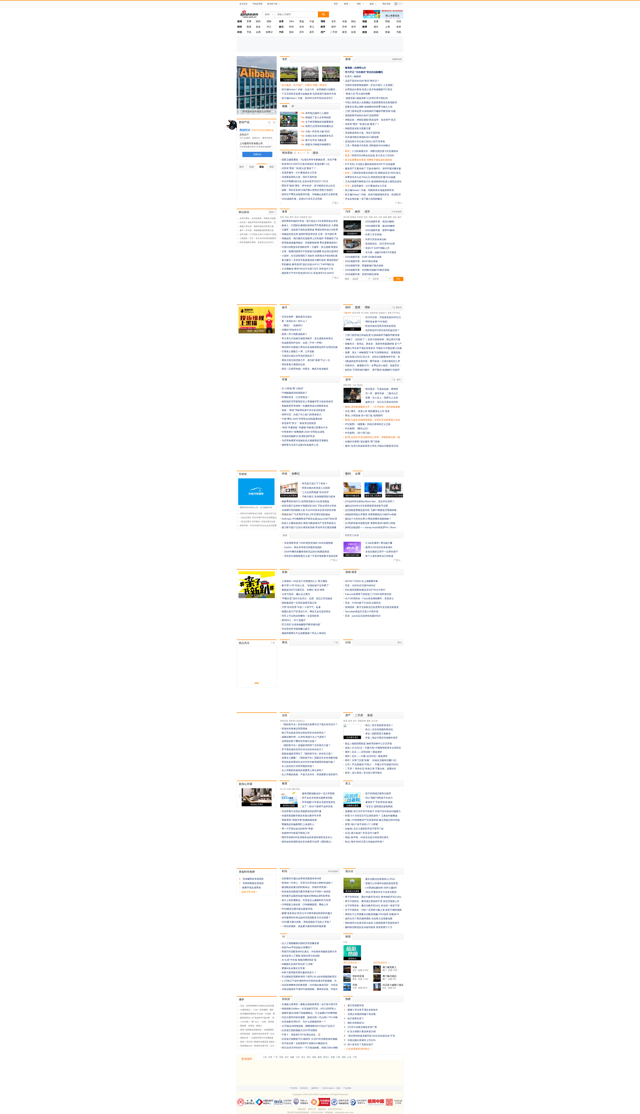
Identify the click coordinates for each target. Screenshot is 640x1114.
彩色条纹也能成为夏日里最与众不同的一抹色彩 (306, 891)
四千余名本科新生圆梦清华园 (317, 797)
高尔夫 (349, 871)
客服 (387, 32)
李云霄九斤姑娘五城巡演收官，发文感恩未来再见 (307, 338)
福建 (292, 1057)
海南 (344, 1057)
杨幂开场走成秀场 (251, 887)
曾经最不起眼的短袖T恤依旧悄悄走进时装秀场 (306, 896)
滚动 (315, 152)
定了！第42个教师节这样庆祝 (317, 806)
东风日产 (243, 134)
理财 (367, 307)
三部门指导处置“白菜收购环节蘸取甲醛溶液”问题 (370, 111)
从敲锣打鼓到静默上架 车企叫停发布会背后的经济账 (309, 510)
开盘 (367, 737)
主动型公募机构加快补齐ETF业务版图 (375, 164)
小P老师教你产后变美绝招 (364, 820)
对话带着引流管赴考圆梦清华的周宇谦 (301, 811)
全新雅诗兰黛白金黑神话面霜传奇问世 (301, 878)
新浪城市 (247, 1058)
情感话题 (284, 721)
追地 (347, 747)
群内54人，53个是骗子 (294, 620)
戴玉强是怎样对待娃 (389, 820)
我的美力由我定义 (297, 721)
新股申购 (374, 313)
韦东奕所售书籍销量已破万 (296, 628)
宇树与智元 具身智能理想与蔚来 (318, 496)
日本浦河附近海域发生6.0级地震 (362, 137)
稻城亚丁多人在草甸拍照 (318, 117)
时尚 (291, 27)
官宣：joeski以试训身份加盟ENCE (363, 615)
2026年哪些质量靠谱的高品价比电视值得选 (306, 551)
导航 (398, 32)
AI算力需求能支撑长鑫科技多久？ (299, 972)
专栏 (333, 21)
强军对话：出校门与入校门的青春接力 (301, 414)
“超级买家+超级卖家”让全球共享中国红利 (366, 98)
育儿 (312, 27)
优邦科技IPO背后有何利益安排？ (382, 330)
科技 (284, 473)
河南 (281, 1057)
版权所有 (322, 1109)
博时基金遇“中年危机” (376, 321)
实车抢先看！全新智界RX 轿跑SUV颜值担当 (305, 1043)
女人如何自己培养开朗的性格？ (298, 766)
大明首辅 (355, 415)
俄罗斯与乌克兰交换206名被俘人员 (300, 444)
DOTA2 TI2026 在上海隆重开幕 (361, 581)
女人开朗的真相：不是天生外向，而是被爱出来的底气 (310, 774)
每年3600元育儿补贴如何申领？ (367, 841)
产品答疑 (347, 1088)
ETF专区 (396, 313)
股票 (249, 27)
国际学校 (296, 789)
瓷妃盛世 (365, 441)
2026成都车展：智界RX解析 (380, 230)
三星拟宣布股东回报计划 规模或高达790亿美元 (376, 172)
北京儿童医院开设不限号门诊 (368, 828)
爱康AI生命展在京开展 (293, 968)
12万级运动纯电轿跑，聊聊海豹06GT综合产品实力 (308, 1026)
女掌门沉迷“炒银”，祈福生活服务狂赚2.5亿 (374, 760)
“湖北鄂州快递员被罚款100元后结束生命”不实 (371, 1035)
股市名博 (356, 313)
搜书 (399, 379)
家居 (344, 32)
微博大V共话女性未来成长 (378, 547)
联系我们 (304, 1088)
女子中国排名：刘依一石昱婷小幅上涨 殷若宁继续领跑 (373, 910)
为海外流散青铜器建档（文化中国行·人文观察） (370, 85)
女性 (301, 27)
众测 (258, 32)
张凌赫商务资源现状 (253, 878)
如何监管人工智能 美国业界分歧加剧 (301, 955)
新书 (347, 437)
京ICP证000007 (335, 1109)
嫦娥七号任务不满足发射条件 (363, 1009)
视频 (284, 106)
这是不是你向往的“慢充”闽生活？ (362, 80)
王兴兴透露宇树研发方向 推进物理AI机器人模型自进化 (373, 181)
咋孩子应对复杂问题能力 (388, 811)
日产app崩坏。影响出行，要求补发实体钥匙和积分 (261, 138)
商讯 (284, 642)
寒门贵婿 (375, 441)
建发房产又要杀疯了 (355, 168)
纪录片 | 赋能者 (353, 76)
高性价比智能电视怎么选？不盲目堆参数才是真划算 (311, 556)
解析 (390, 217)
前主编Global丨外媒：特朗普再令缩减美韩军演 (369, 190)
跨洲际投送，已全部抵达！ (296, 397)
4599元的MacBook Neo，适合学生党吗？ (372, 501)
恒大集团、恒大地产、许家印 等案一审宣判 (304, 85)
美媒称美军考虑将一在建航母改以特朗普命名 (305, 405)
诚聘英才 (315, 1088)
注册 (338, 1088)
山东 (349, 1057)
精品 (353, 21)
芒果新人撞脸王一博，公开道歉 (298, 351)
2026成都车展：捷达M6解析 (380, 226)
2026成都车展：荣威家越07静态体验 (364, 265)
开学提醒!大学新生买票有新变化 (318, 802)
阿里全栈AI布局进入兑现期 (316, 488)
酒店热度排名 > (381, 962)
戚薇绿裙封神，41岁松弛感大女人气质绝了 (304, 737)
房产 (348, 715)
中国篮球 (303, 217)
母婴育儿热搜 (352, 535)
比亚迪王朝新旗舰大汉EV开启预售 (299, 1030)
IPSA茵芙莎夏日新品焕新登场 (297, 909)
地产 (355, 721)
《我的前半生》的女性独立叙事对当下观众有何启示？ (310, 724)
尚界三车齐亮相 (373, 234)
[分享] (348, 523)
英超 (301, 21)
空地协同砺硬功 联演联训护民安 (298, 436)
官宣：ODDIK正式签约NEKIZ (360, 585)
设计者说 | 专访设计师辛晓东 (367, 772)
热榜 (348, 999)
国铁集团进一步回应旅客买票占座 (299, 602)
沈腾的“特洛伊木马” (292, 329)
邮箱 (376, 32)
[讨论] (348, 501)
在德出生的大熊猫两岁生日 (319, 135)
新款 (261, 166)
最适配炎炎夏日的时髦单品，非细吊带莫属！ (305, 887)
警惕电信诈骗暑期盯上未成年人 (298, 824)
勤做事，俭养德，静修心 (251, 1026)
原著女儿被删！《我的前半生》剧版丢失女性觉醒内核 (310, 757)
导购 (371, 217)
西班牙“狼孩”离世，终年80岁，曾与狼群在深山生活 (308, 185)
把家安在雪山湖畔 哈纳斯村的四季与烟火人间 (368, 106)
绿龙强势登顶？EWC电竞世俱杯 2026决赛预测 (308, 543)
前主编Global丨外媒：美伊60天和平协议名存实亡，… (310, 98)
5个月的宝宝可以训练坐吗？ (365, 815)
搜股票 (399, 307)
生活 (347, 833)
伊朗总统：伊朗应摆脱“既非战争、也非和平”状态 (370, 119)
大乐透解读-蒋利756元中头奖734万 (300, 268)
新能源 (353, 217)
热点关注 (244, 642)
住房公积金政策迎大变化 (364, 445)
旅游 (348, 936)
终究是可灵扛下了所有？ (315, 483)
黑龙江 (326, 1057)
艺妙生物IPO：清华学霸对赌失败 (384, 168)
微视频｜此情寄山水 (355, 67)
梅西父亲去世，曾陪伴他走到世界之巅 (257, 226)
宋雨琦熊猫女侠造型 (253, 883)
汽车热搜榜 (397, 211)
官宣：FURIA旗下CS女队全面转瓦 (363, 602)
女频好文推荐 (352, 441)
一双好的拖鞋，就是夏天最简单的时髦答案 (304, 926)
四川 (287, 1057)
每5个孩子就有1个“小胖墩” (365, 824)
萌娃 (347, 837)
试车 (380, 217)
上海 (387, 27)
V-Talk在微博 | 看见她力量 (378, 543)
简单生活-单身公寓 (365, 768)
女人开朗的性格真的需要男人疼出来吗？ (303, 770)
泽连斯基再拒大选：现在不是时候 (299, 177)
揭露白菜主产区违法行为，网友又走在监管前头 (306, 611)
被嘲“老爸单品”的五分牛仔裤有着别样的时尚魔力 (307, 913)
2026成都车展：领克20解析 (379, 221)
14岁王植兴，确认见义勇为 (296, 594)
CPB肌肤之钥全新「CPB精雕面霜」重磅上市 (305, 904)
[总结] (348, 510)
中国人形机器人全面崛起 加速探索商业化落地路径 (371, 102)
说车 (376, 217)
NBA (291, 21)
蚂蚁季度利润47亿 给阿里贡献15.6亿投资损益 (305, 501)
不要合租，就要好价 (385, 768)
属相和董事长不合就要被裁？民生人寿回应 (304, 633)
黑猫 (387, 21)
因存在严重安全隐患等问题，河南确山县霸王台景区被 (310, 194)
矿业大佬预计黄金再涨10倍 (362, 1031)
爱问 (400, 642)
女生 (347, 411)
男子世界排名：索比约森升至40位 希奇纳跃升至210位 (373, 897)
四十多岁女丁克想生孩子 (360, 1044)
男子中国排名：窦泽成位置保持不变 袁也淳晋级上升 (372, 901)
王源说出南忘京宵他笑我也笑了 (298, 355)
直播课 (348, 811)
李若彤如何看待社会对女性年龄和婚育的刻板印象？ (308, 762)
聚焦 (347, 406)
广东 (276, 1057)
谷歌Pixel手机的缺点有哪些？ (297, 947)
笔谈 (387, 411)
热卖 (251, 166)
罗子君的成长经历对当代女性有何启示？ (303, 749)
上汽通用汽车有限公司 (250, 143)
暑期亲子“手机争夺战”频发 (379, 802)
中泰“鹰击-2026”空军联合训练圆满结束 (302, 418)
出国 (289, 789)
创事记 (269, 32)
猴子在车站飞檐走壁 (315, 140)
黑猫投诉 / (245, 130)
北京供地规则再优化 (382, 729)
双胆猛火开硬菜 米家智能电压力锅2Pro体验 (373, 514)
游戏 (284, 535)
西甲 (292, 217)
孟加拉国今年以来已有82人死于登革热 (365, 141)
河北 (303, 1057)
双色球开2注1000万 (323, 273)
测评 (347, 752)
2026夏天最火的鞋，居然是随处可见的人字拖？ (306, 922)
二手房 (333, 32)
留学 (333, 27)
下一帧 (274, 122)
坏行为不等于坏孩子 (363, 811)
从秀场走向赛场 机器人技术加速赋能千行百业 (368, 89)
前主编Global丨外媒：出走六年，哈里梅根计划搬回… (310, 89)
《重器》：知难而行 (292, 325)
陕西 (320, 1057)
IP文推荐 (349, 424)
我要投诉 (257, 154)
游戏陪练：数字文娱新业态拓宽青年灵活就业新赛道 (372, 607)
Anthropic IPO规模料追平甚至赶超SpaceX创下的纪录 (309, 518)
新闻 (348, 59)
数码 (348, 473)
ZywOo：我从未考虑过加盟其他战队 (303, 547)
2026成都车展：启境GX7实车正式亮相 (302, 198)
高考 (344, 27)
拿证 (367, 733)
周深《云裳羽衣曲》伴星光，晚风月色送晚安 (305, 368)
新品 (347, 743)
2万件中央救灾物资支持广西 (362, 1027)
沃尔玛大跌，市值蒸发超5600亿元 (383, 317)
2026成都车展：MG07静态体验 (361, 261)
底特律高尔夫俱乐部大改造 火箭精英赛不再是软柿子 (372, 923)
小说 (354, 385)
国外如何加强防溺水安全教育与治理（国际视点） (307, 841)
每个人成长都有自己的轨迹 (379, 556)
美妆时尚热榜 (247, 871)
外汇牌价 (365, 313)
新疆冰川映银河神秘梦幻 (318, 144)
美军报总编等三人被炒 (317, 113)
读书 (353, 27)
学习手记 (349, 72)
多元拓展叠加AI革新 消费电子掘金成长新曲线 (368, 159)
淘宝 (271, 166)
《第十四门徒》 (364, 432)
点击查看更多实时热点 (358, 1048)
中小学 (283, 789)
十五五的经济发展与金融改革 (297, 93)
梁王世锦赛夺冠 (356, 1005)
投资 (398, 21)
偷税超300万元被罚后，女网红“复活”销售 (303, 589)
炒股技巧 (383, 313)
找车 (367, 211)
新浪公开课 (245, 784)
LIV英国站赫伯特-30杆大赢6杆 (381, 887)
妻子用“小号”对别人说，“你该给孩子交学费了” (305, 585)
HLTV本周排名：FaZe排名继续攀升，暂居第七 (369, 598)
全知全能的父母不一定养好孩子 (381, 551)
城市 (376, 27)
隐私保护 (302, 1109)
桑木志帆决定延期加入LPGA (380, 879)
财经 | (348, 151)
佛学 (241, 999)
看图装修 (362, 721)
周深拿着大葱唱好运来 (293, 364)
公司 (347, 764)
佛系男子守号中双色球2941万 (297, 273)
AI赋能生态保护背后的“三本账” (298, 964)
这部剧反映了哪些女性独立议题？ (299, 741)
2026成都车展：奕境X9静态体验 (362, 274)
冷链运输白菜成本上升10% (362, 1040)
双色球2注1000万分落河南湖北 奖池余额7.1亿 (306, 164)
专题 (344, 21)
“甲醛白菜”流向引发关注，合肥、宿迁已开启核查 (307, 598)
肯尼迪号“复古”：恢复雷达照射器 (299, 423)
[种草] (348, 527)
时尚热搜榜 (333, 871)
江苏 (298, 1057)
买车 (301, 32)
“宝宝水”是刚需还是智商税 (379, 806)
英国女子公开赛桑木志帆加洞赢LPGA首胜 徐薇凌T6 (372, 914)
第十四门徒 (367, 415)
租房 (350, 721)
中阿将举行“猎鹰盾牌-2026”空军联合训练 (303, 431)
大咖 (347, 820)
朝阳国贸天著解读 (381, 733)
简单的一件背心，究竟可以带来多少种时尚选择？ (307, 882)
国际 (269, 21)
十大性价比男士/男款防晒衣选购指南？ (371, 518)
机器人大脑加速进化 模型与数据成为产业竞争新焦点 (309, 523)
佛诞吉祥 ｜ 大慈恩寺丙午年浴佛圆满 (256, 1038)
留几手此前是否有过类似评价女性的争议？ (304, 732)
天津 (270, 1057)
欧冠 (296, 217)
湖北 (309, 1057)
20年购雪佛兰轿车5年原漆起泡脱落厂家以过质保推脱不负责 (265, 147)
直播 (376, 21)
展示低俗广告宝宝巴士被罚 (365, 833)
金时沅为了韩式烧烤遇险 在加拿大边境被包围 (368, 918)
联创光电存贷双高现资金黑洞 (380, 326)
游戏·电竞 (351, 572)
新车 (312, 32)
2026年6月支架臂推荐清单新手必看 (369, 505)
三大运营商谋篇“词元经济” (315, 492)
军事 (249, 21)
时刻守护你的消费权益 (262, 130)
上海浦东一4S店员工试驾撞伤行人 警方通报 (304, 581)
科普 (347, 815)
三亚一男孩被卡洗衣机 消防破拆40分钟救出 (367, 145)
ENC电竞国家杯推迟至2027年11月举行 (365, 589)
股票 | (348, 155)
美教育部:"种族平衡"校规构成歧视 (299, 820)
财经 (348, 307)
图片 (400, 217)
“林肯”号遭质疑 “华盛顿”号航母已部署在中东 (305, 427)
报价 (291, 32)
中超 (312, 21)
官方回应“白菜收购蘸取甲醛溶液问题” (301, 624)
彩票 (353, 32)
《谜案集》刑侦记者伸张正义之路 (373, 424)
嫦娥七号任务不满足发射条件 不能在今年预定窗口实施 (373, 348)
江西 (338, 1057)
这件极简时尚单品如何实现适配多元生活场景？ (306, 917)
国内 (258, 21)
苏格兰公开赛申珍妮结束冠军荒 (381, 883)
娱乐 (284, 307)
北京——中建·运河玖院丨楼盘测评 (370, 756)
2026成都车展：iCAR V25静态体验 (363, 257)
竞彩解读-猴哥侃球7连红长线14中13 (301, 264)
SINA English (328, 1088)
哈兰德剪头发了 (356, 1018)
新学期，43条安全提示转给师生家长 (370, 837)
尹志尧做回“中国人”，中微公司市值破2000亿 (375, 764)
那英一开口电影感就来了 (294, 334)
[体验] (348, 514)
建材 (369, 721)
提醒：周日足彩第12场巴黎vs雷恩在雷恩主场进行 (307, 190)
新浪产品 (244, 122)
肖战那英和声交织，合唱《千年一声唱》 (303, 342)
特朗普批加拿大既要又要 (358, 128)
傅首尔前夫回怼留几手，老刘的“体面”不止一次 (306, 360)
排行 (310, 217)
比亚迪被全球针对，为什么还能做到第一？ (304, 1021)
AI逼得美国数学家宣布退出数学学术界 (301, 815)
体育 (284, 211)
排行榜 (346, 217)
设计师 (375, 721)
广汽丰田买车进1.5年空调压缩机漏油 (311, 514)
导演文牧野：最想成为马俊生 (297, 316)
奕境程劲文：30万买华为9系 (380, 243)
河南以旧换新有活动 (387, 445)
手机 (249, 32)
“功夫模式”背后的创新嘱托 (369, 72)
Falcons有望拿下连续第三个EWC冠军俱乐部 (368, 594)
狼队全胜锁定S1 (356, 1022)
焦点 (367, 729)
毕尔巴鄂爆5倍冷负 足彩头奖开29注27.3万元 (305, 181)
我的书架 (347, 385)
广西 (355, 1057)
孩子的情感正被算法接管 (378, 793)
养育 (347, 824)
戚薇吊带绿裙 (248, 891)
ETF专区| (350, 164)
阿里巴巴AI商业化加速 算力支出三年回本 (373, 155)
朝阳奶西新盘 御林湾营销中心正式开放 (372, 743)
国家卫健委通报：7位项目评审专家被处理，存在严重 (309, 159)
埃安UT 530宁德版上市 (377, 248)
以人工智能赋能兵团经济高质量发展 (300, 943)
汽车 (347, 185)
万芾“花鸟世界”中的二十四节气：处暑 (301, 607)
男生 (347, 415)
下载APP (347, 313)
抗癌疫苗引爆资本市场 (324, 93)
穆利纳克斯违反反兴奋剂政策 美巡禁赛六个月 (368, 927)
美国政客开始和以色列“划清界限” (362, 115)
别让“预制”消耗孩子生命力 (379, 797)
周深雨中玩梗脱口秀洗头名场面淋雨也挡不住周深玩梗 (310, 347)
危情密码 (378, 415)
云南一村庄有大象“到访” (317, 131)
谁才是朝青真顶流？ (382, 725)
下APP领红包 (327, 264)
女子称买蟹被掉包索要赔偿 (319, 121)
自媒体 (348, 828)
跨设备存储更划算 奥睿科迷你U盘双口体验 (373, 523)
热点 (367, 725)
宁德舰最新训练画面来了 (294, 392)
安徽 (333, 1057)
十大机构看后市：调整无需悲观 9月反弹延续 (375, 151)
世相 (284, 572)
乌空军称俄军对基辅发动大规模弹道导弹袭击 (305, 440)
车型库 (360, 217)
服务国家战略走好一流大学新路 (318, 793)
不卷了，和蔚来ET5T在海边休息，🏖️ (301, 1034)
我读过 (360, 385)
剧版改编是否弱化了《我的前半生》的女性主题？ (307, 753)
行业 (345, 942)
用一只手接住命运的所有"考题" (298, 828)
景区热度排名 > (351, 962)
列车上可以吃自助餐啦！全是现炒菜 (300, 615)
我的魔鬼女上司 (376, 411)
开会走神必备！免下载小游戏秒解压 (363, 198)
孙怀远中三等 (326, 268)
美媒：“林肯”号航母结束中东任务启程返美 (303, 410)
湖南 (314, 1057)
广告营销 (293, 1088)
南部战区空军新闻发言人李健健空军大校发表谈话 (307, 401)
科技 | (348, 172)
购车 (357, 211)
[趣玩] (348, 505)
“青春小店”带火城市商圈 (357, 93)
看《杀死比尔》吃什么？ (294, 321)
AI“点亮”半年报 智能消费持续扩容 (299, 960)
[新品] (348, 518)
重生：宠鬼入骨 (359, 411)
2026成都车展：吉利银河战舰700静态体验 (367, 270)
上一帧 (269, 122)
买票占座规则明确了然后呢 (362, 1014)
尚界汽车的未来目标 (375, 239)
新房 (345, 721)
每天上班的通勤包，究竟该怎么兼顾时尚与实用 (306, 900)
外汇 (269, 27)
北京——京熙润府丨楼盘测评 (367, 752)
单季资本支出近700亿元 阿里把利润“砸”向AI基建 (370, 177)
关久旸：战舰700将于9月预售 (380, 252)
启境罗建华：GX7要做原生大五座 (299, 172)
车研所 (243, 474)
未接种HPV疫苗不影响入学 (296, 833)
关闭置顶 (398, 4)
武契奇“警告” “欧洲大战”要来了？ (299, 168)
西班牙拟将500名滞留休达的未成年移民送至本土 (307, 837)
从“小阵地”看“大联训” (293, 388)
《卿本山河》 (363, 428)
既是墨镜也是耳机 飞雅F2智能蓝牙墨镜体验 (373, 510)
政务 (398, 27)
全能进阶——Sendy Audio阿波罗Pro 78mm (373, 527)
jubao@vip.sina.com (344, 1112)
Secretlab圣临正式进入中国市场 (361, 611)
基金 (258, 27)
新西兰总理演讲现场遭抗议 (319, 126)
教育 (284, 783)
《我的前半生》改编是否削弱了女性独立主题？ (306, 745)
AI (283, 936)
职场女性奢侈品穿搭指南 (294, 728)
